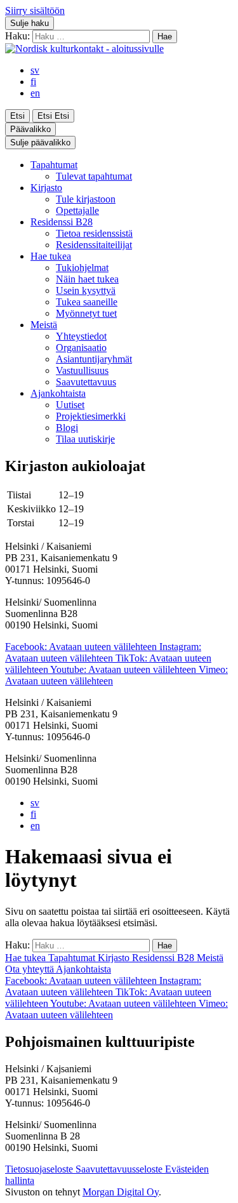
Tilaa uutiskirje (85, 439)
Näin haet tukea (87, 279)
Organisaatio (81, 347)
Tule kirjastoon (86, 199)
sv (34, 70)
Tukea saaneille (86, 301)
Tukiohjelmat (82, 267)
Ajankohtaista (58, 393)
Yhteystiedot (81, 336)
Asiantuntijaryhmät (94, 359)
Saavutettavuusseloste (120, 1169)
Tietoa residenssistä (94, 233)
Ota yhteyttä (30, 969)
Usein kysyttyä (86, 290)
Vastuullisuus (82, 370)
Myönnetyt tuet (86, 313)
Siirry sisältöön (35, 10)
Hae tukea (50, 256)
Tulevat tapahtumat (94, 176)
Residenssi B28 (61, 221)
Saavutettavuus (86, 381)
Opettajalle (77, 210)
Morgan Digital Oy (121, 1191)
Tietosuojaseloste (40, 1169)
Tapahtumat (53, 164)
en (35, 93)
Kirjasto (46, 187)
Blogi (67, 427)
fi (33, 81)
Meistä (43, 324)
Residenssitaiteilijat (94, 244)
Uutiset (70, 404)
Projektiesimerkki (91, 416)
